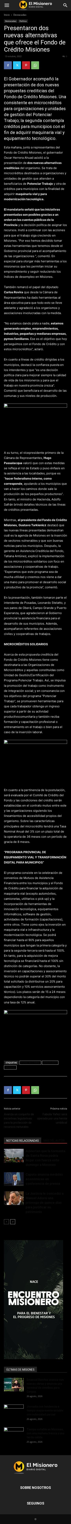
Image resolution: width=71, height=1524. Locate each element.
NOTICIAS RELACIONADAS (22, 1140)
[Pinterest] (26, 65)
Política (23, 21)
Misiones (10, 1067)
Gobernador (50, 1062)
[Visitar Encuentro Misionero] (35, 1299)
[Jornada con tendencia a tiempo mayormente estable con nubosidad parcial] (14, 1411)
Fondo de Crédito (30, 1062)
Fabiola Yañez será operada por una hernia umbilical (52, 1118)
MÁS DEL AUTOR (54, 1140)
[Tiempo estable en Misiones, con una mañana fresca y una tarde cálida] (14, 1434)
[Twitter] (17, 65)
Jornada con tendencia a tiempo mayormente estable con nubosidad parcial (45, 1410)
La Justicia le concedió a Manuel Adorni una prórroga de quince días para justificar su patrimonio (45, 1202)
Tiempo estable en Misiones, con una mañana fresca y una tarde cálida (45, 1433)
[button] (6, 5)
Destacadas (19, 14)
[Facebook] (8, 65)
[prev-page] (6, 1221)
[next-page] (12, 1221)
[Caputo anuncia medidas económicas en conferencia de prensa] (14, 1179)
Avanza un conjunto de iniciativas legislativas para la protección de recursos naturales (19, 1120)
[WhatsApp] (35, 65)
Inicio (7, 14)
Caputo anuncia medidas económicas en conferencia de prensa (44, 1179)
